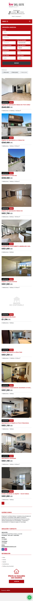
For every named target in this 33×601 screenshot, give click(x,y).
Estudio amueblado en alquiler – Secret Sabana (15, 493)
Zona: (3, 40)
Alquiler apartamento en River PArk (12, 352)
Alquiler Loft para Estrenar (9, 281)
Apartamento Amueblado (9, 458)
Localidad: (5, 35)
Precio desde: (5, 55)
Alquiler (4, 562)
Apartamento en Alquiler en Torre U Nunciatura (15, 423)
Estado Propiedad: (7, 45)
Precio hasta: (20, 55)
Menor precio (15, 72)
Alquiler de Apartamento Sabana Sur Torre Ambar (16, 104)
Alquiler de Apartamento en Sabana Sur (13, 140)
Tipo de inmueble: (21, 40)
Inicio (3, 557)
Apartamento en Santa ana (9, 175)
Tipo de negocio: (21, 45)
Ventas (4, 559)
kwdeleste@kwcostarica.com (9, 546)
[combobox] (16, 32)
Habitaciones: (5, 50)
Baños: (19, 50)
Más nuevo (6, 72)
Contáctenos (5, 564)
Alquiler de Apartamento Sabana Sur (12, 210)
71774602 (13, 12)
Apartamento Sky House (9, 317)
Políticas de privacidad (8, 566)
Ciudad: (4, 30)
